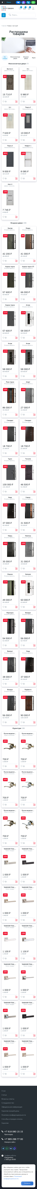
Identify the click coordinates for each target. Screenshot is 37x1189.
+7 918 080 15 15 (13, 1132)
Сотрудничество (8, 1103)
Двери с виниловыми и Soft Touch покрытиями (10, 186)
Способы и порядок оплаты (12, 1119)
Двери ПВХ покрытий (28, 70)
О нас (4, 1091)
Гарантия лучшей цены (10, 1111)
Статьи (4, 1095)
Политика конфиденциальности (14, 1115)
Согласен (27, 1183)
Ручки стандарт (10, 850)
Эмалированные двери (28, 109)
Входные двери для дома (10, 268)
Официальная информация (12, 1107)
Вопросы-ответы (8, 1099)
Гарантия (5, 1123)
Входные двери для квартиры (10, 230)
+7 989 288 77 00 (13, 1139)
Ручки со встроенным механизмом (10, 735)
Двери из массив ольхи (10, 70)
